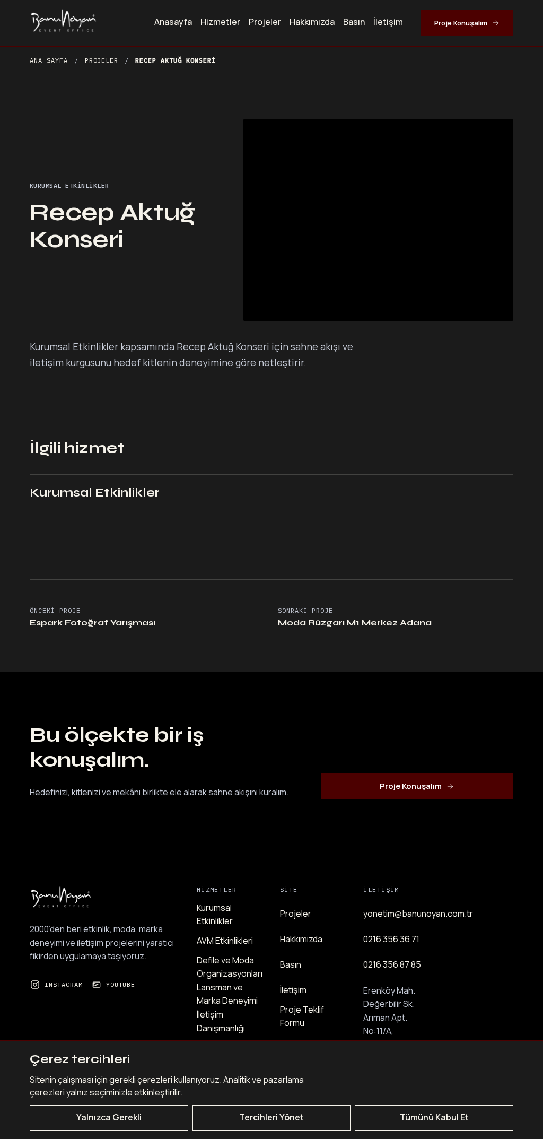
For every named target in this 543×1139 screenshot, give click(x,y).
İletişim (388, 22)
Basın (354, 22)
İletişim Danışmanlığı (221, 1021)
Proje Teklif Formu (302, 1016)
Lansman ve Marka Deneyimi (227, 994)
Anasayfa (173, 22)
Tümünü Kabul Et (434, 1117)
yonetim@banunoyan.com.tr (418, 913)
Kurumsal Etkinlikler (95, 492)
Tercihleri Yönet (271, 1117)
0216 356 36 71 (391, 939)
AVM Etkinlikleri (225, 940)
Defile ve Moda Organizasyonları (229, 967)
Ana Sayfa (49, 60)
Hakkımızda (312, 22)
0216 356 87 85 (392, 964)
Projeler (265, 22)
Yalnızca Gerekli (109, 1117)
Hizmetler (220, 22)
